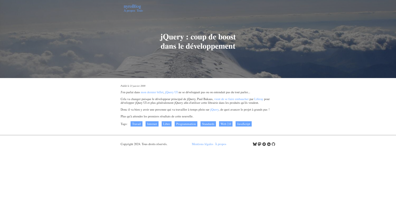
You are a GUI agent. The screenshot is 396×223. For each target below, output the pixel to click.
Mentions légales (202, 144)
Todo (140, 10)
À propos (129, 10)
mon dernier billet (152, 92)
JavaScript (243, 124)
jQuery (214, 109)
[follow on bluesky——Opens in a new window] (255, 145)
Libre (166, 124)
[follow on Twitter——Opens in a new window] (264, 145)
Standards (208, 124)
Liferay (258, 99)
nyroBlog (132, 6)
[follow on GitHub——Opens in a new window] (273, 145)
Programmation (186, 124)
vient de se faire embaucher (231, 99)
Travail (136, 124)
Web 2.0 (226, 124)
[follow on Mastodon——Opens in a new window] (259, 145)
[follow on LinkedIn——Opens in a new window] (269, 145)
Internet (152, 124)
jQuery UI (171, 92)
